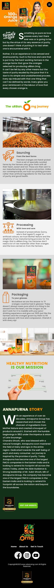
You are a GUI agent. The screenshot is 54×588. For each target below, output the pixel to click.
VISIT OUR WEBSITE (28, 505)
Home (14, 546)
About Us (23, 546)
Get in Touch (37, 546)
